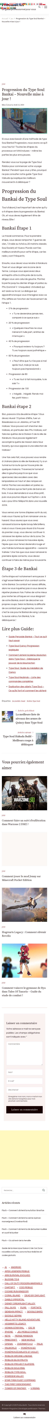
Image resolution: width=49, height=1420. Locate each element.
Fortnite (36, 1307)
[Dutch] (14, 4)
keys (7, 1336)
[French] (21, 4)
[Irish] (27, 4)
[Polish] (44, 4)
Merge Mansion (24, 1336)
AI (6, 1267)
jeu (3, 84)
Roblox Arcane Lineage (18, 1356)
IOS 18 (31, 1328)
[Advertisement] (24, 50)
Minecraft (11, 1340)
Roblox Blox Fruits (16, 1360)
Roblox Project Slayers (19, 1364)
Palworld (11, 1348)
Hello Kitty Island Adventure (22, 1320)
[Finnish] (18, 4)
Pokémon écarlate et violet (22, 1352)
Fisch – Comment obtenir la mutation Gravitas (23, 1210)
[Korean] (37, 4)
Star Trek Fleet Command (20, 1380)
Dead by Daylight (34, 1295)
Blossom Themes (38, 1409)
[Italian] (31, 4)
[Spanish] (8, 8)
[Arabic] (1, 4)
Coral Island (12, 1295)
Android (16, 1267)
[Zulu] (14, 8)
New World (28, 1340)
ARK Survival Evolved (17, 1275)
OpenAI (9, 1344)
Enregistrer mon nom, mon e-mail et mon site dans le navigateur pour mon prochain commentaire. (25, 1099)
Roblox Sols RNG (15, 1368)
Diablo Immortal (14, 1299)
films (23, 1307)
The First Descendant (18, 1384)
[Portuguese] (1, 8)
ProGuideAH (22, 1405)
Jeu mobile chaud (18, 701)
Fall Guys (10, 1307)
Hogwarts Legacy (15, 1324)
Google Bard (35, 1312)
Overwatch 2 (24, 1344)
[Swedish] (11, 8)
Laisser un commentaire (24, 1417)
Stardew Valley (14, 1376)
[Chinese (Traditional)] (5, 4)
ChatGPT (10, 1287)
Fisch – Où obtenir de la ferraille (16, 1241)
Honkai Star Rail (14, 1328)
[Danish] (11, 4)
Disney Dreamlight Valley (20, 1303)
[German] (24, 4)
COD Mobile (26, 1287)
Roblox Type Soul (33, 701)
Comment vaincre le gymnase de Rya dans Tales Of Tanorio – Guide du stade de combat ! (24, 991)
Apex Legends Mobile (17, 1271)
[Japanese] (34, 4)
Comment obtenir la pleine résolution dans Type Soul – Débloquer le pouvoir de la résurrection (27, 659)
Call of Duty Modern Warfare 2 (23, 1283)
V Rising (35, 1388)
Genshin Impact (14, 1312)
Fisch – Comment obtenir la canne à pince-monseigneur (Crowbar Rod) (21, 1219)
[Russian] (5, 8)
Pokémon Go (28, 1348)
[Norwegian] (40, 4)
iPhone (9, 1332)
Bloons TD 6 (12, 1279)
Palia (40, 1344)
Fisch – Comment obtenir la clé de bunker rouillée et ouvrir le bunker (24, 1231)
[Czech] (8, 4)
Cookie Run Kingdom (16, 1291)
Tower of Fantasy (15, 1388)
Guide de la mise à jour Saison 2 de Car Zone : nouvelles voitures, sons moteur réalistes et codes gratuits (22, 1251)
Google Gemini (13, 1316)
